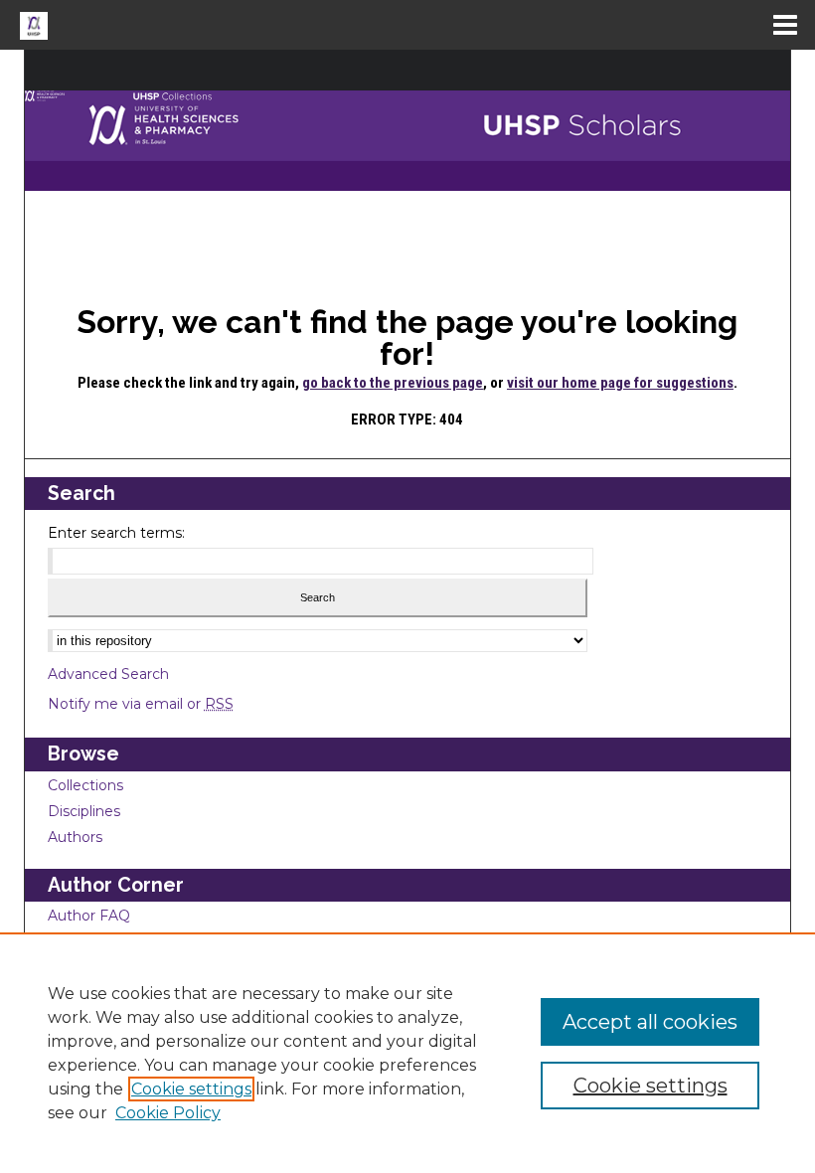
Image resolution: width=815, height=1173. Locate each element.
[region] (407, 1052)
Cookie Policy (168, 1112)
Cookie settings (191, 1089)
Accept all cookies (650, 1022)
